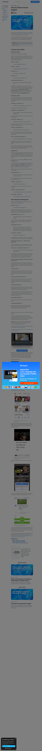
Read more (9, 744)
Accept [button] (8, 746)
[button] (8, 748)
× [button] (15, 738)
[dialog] (8, 744)
